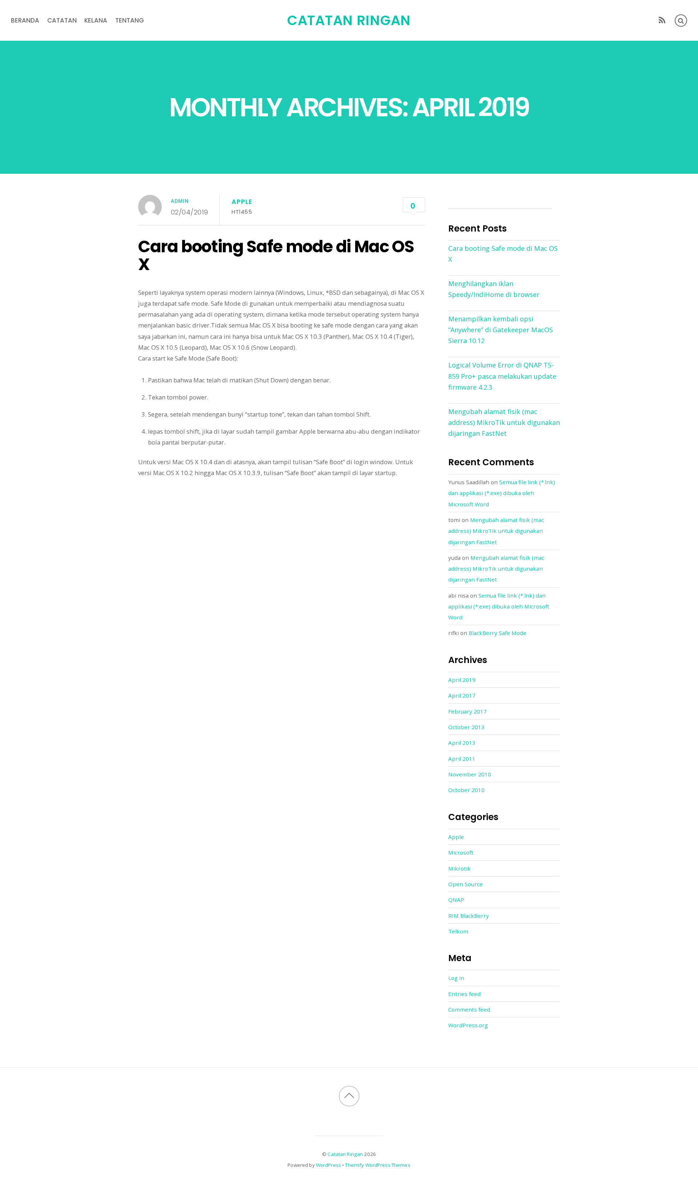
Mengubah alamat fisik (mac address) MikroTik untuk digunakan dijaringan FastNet (504, 422)
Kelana (95, 20)
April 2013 (462, 742)
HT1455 (242, 212)
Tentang (129, 20)
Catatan (62, 20)
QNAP (456, 899)
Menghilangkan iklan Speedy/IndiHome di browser (493, 289)
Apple (242, 201)
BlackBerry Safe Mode (497, 632)
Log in (456, 977)
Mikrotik (459, 868)
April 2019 (462, 679)
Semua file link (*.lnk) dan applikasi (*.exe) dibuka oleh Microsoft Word (501, 492)
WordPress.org (468, 1025)
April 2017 (462, 695)
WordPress (328, 1165)
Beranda (25, 20)
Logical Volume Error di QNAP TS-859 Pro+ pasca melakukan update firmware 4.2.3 (502, 376)
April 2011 (462, 758)
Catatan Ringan (345, 1154)
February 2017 (467, 711)
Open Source (465, 884)
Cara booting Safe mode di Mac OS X (276, 255)
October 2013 (466, 727)
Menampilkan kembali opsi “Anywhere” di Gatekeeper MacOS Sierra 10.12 (500, 329)
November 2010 (469, 774)
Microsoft (460, 852)
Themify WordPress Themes (377, 1165)
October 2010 (466, 790)
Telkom (458, 931)
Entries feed (464, 993)
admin (180, 201)
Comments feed (469, 1009)
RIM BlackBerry (468, 915)
